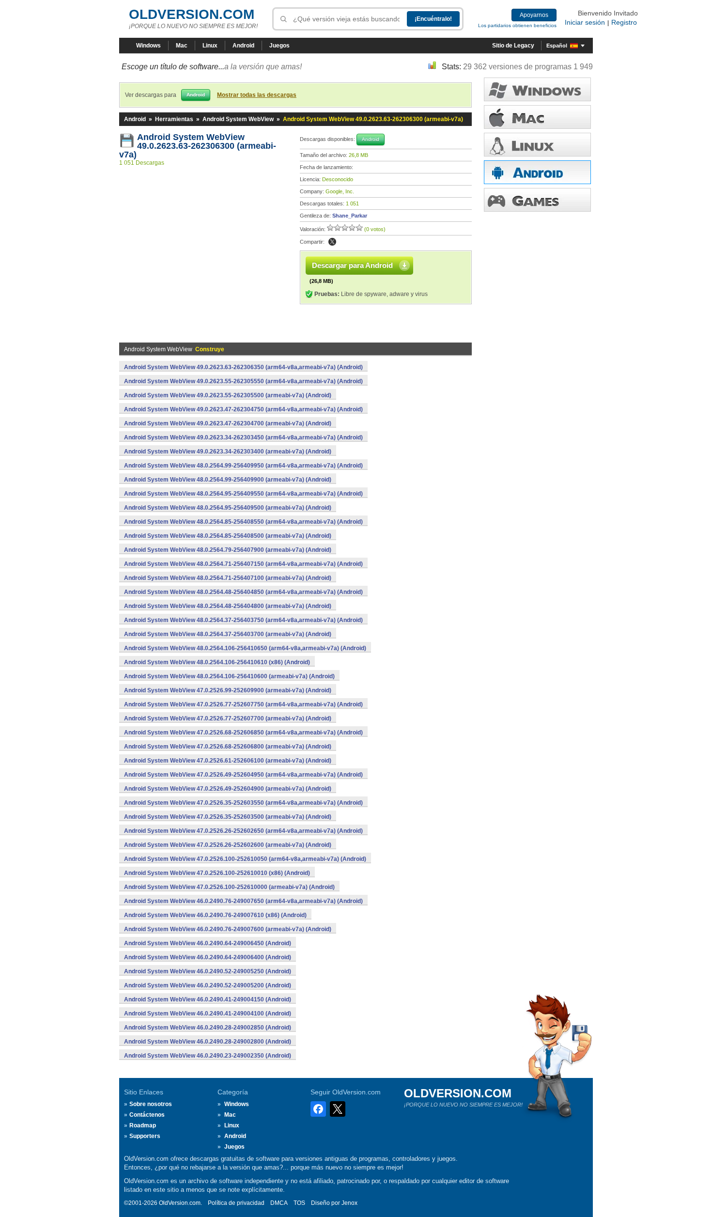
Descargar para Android (352, 265)
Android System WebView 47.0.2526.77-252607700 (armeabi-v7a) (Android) (227, 718)
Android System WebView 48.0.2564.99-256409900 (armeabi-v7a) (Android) (227, 479)
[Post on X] (332, 242)
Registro (624, 22)
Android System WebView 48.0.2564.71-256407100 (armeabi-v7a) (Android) (227, 578)
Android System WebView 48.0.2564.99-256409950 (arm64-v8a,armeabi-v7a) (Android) (243, 465)
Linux (209, 45)
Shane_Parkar (349, 215)
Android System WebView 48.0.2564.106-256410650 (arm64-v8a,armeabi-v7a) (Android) (245, 648)
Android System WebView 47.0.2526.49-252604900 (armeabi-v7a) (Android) (227, 788)
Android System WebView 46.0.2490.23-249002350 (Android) (207, 1055)
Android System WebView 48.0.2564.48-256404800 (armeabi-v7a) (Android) (227, 606)
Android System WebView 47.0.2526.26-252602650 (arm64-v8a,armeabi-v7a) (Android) (243, 830)
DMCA (279, 1203)
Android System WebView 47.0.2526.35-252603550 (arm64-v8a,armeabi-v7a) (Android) (243, 802)
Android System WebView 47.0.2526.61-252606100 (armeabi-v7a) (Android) (227, 760)
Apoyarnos (534, 15)
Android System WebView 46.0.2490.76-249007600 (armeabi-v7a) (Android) (227, 929)
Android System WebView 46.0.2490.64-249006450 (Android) (207, 943)
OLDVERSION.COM (191, 14)
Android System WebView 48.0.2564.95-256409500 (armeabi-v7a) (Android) (227, 507)
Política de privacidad (236, 1203)
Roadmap (142, 1125)
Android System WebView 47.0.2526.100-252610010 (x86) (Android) (217, 873)
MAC (537, 117)
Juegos (279, 45)
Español (556, 45)
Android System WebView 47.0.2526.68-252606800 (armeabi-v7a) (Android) (227, 746)
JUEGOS (537, 200)
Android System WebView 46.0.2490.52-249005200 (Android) (207, 985)
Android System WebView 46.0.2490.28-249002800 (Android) (207, 1041)
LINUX (537, 144)
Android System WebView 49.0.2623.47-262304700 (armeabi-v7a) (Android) (227, 423)
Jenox (349, 1203)
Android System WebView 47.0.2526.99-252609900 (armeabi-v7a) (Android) (227, 690)
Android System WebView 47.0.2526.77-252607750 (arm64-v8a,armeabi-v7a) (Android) (243, 704)
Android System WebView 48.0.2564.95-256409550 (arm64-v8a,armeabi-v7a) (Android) (243, 493)
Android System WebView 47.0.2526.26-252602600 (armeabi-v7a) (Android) (227, 845)
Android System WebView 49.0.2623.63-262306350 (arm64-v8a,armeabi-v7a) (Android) (243, 367)
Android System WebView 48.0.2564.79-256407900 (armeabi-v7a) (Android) (227, 549)
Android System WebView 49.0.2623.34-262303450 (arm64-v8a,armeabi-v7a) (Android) (243, 437)
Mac (181, 45)
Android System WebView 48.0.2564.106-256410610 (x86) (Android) (217, 662)
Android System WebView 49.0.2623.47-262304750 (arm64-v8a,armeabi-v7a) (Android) (243, 409)
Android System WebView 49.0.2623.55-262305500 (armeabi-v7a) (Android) (227, 395)
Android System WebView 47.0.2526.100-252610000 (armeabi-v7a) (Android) (229, 887)
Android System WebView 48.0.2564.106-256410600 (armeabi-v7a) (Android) (229, 676)
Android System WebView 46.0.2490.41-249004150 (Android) (207, 999)
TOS (299, 1203)
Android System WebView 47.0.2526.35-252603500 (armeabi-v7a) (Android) (227, 816)
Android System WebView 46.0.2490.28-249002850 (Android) (207, 1027)
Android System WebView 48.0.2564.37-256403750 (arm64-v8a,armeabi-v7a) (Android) (243, 620)
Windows (148, 45)
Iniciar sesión (585, 22)
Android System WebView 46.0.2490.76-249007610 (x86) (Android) (215, 915)
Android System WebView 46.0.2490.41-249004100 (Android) (207, 1013)
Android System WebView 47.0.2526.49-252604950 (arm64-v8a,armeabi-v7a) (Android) (243, 774)
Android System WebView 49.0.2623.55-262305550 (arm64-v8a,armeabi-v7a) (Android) (243, 381)
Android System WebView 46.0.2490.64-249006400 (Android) (207, 957)
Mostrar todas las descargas (256, 95)
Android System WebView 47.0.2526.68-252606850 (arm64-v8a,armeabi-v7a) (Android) (243, 732)
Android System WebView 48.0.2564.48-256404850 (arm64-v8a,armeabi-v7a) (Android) (243, 592)
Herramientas (174, 119)
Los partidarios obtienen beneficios (517, 25)
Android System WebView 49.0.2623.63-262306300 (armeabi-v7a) (197, 145)
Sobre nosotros (150, 1104)
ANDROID (537, 172)
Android (243, 45)
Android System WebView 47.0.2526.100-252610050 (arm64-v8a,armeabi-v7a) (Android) (245, 859)
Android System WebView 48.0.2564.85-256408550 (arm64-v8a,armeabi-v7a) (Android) (243, 521)
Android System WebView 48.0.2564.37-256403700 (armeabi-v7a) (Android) (227, 634)
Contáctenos (147, 1114)
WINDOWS (537, 89)
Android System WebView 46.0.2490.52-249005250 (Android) (207, 971)
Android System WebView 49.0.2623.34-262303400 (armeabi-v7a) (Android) (227, 451)
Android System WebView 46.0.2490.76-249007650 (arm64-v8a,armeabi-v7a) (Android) (243, 901)
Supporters (144, 1136)
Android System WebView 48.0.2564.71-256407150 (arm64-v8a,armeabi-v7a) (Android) (243, 564)
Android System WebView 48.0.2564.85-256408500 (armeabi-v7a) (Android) (227, 535)
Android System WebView (238, 119)
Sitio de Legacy (513, 45)
